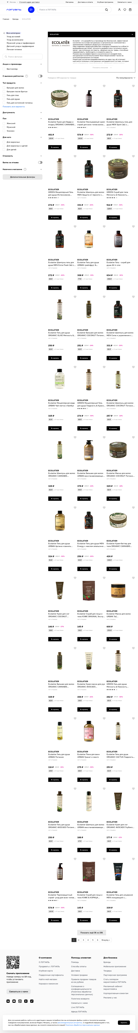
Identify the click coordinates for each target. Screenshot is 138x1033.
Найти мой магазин (48, 979)
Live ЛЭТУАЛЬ (77, 1007)
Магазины (70, 2)
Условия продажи (79, 975)
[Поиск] (106, 9)
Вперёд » (106, 940)
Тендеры (108, 971)
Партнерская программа (115, 975)
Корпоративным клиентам (116, 993)
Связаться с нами (125, 2)
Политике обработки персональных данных (82, 1025)
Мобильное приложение (115, 966)
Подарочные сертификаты (51, 975)
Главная (6, 19)
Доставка (75, 971)
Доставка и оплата (85, 2)
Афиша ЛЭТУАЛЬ (79, 1011)
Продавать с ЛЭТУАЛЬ (49, 966)
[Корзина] (130, 9)
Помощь (75, 962)
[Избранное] (124, 9)
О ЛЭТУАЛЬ (44, 962)
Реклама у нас (110, 997)
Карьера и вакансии (48, 983)
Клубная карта (46, 971)
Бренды (16, 19)
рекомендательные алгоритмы (70, 1023)
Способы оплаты (78, 966)
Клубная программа (105, 2)
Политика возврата (80, 999)
